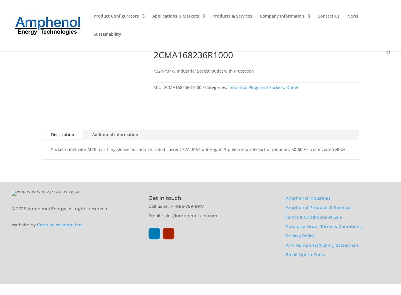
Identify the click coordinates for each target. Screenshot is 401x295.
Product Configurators (116, 16)
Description (62, 134)
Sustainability (107, 34)
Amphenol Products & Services (318, 207)
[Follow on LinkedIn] (154, 233)
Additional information (115, 134)
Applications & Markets (175, 16)
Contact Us (329, 16)
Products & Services (232, 16)
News (352, 16)
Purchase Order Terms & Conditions (324, 226)
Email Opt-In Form (305, 254)
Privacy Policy (300, 236)
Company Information (282, 16)
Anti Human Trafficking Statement (322, 245)
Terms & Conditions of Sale (314, 217)
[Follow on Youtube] (168, 233)
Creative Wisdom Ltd (59, 224)
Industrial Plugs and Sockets (256, 87)
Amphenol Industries (308, 198)
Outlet (292, 87)
